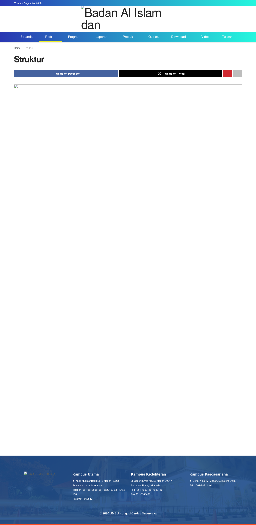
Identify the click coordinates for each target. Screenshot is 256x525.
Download (178, 36)
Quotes (153, 36)
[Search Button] (240, 37)
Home (17, 47)
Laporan (101, 36)
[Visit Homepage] (128, 19)
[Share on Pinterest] (227, 73)
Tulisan (227, 36)
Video (205, 36)
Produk (128, 36)
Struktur (29, 47)
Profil (49, 36)
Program (74, 36)
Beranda (26, 36)
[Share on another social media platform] (237, 73)
